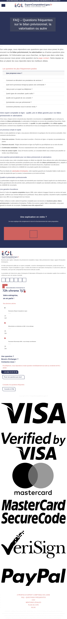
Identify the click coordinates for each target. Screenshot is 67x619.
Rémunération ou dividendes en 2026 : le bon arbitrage (21, 326)
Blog (33, 607)
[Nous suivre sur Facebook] (3, 280)
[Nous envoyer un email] (12, 280)
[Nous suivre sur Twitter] (8, 280)
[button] (3, 5)
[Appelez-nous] (16, 280)
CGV (33, 600)
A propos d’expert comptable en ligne (33, 595)
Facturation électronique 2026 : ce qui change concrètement (22, 341)
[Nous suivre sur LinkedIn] (20, 280)
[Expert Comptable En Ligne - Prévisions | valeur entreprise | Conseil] (33, 5)
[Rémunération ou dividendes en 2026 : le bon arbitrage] (4, 323)
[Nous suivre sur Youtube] (24, 280)
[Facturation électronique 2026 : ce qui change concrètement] (4, 338)
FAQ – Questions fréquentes (33, 597)
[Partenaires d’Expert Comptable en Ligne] (4, 307)
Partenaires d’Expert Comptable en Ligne (17, 311)
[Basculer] (4, 73)
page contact (43, 58)
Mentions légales (33, 602)
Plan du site (33, 605)
